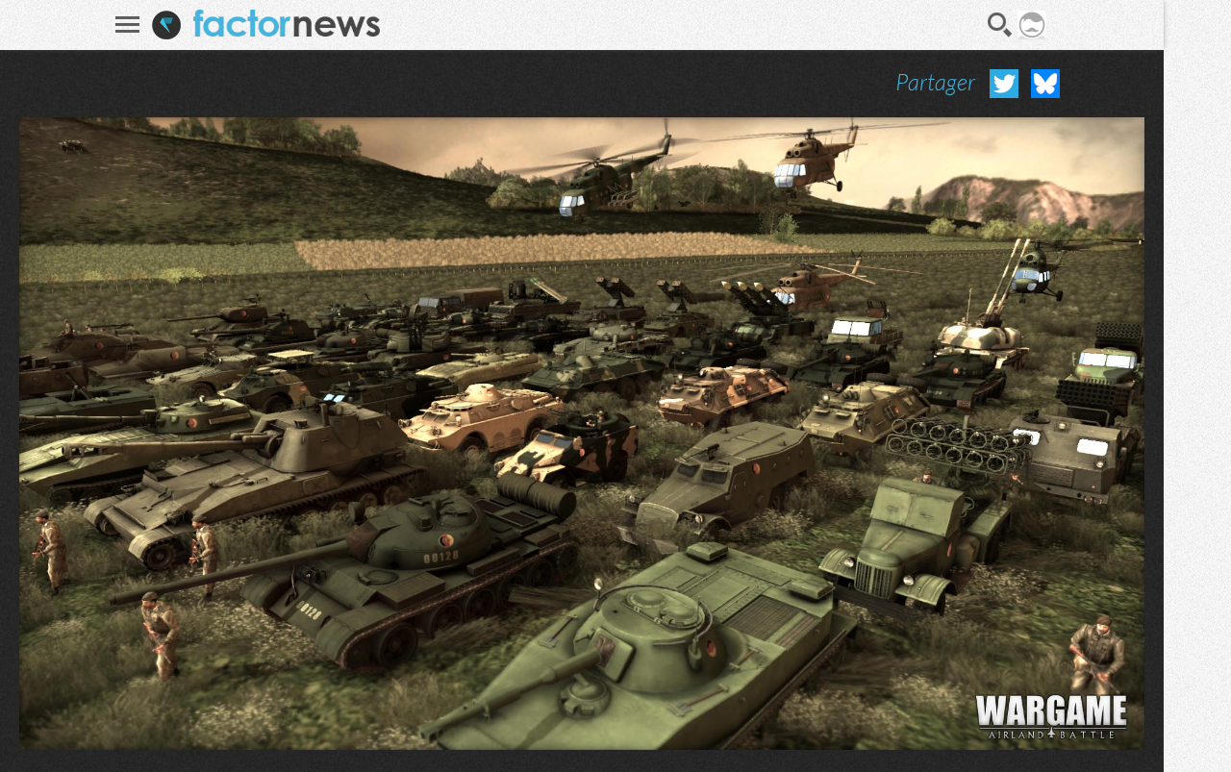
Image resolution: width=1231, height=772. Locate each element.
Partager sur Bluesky (1045, 83)
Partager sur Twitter (1004, 83)
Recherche (1000, 25)
